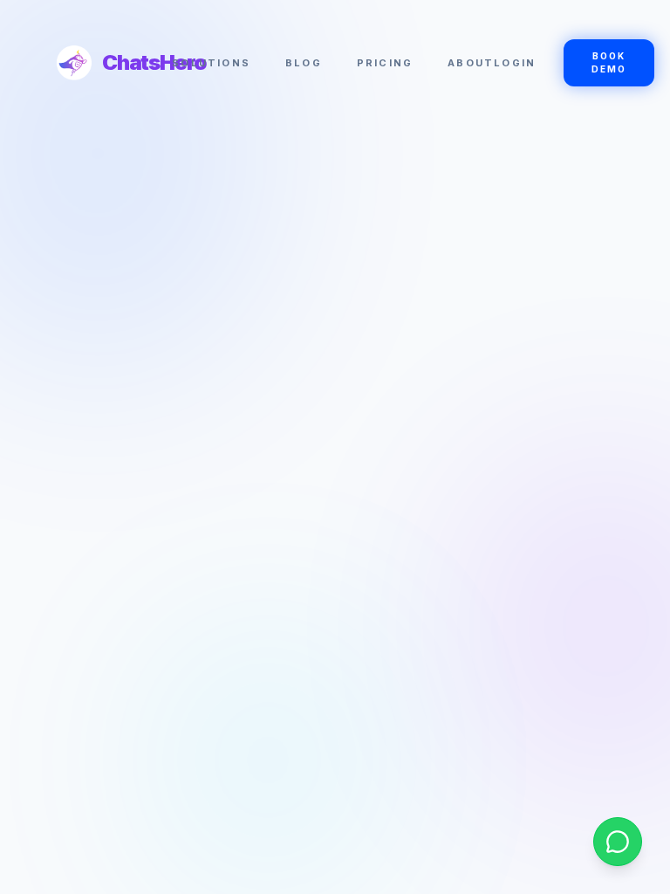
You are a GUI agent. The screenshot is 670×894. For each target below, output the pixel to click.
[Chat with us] (617, 841)
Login (515, 63)
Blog (303, 63)
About (471, 63)
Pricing (385, 63)
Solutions (211, 63)
